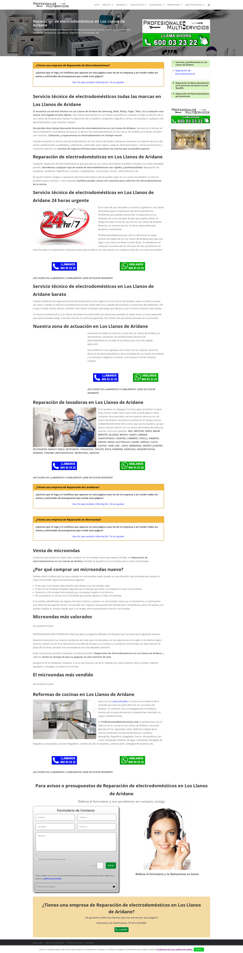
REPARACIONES (173, 5)
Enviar (111, 865)
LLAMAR (123, 929)
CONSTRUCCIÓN (137, 5)
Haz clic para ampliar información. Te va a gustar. (98, 82)
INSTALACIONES (155, 5)
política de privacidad (52, 878)
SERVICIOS (106, 5)
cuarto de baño (119, 701)
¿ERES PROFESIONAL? (193, 5)
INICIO (96, 5)
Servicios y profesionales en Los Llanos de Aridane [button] (191, 63)
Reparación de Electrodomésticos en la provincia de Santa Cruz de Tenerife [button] (192, 85)
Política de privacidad (54, 943)
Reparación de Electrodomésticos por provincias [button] (192, 95)
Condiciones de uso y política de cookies (174, 949)
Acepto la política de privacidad (52, 859)
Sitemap (89, 943)
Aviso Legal (38, 943)
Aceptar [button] (199, 949)
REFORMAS (120, 5)
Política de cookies (75, 943)
